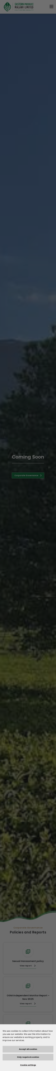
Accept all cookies (28, 1049)
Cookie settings (28, 1065)
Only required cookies (28, 1057)
